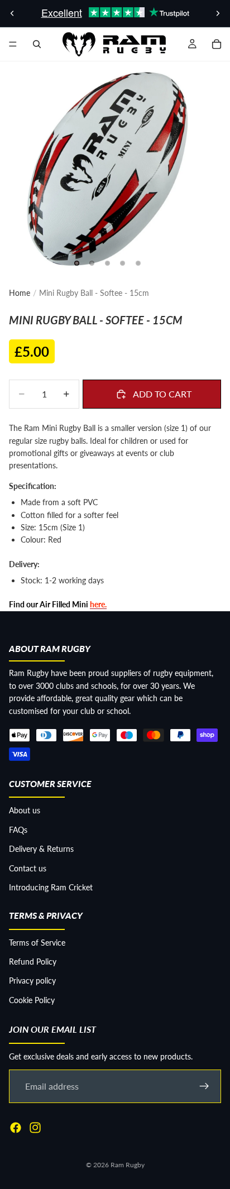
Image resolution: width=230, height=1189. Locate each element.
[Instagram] (35, 1127)
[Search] (37, 44)
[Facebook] (15, 1127)
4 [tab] (123, 263)
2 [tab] (92, 263)
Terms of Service (37, 942)
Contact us (27, 868)
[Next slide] (217, 13)
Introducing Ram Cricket (51, 887)
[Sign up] (204, 1086)
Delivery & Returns (41, 849)
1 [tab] (76, 263)
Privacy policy (32, 980)
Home (19, 293)
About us (24, 810)
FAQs (18, 830)
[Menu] (13, 44)
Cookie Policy (32, 1000)
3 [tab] (107, 263)
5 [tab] (138, 263)
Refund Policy (32, 961)
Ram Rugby (128, 1165)
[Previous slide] (12, 13)
